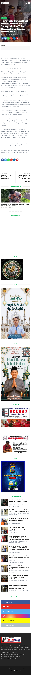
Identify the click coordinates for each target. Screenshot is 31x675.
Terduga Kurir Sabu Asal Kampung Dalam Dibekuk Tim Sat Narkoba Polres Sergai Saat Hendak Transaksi (19, 547)
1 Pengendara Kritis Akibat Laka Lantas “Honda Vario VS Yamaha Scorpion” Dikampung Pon (18, 586)
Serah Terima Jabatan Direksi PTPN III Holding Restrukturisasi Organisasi (18, 577)
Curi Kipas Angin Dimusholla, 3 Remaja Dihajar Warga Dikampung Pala (18, 501)
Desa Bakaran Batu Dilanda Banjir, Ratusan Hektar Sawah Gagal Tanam (19, 510)
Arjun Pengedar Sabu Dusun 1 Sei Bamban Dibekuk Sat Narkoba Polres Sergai (19, 567)
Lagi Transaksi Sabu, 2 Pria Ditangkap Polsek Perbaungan (17, 528)
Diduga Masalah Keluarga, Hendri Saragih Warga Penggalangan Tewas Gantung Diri (19, 557)
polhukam (4, 17)
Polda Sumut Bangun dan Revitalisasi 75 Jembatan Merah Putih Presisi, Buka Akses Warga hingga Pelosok (13, 205)
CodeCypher (22, 671)
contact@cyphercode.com (12, 658)
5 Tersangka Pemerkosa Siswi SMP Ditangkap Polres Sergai (18, 519)
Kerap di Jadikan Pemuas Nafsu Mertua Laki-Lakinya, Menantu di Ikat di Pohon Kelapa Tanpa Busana (19, 537)
